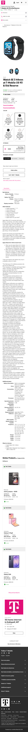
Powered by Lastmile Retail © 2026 (14, 729)
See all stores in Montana (14, 644)
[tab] (6, 188)
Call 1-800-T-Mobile (14, 175)
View (14, 633)
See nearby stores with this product (12, 180)
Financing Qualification (9, 107)
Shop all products (14, 592)
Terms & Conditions (8, 105)
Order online (14, 170)
